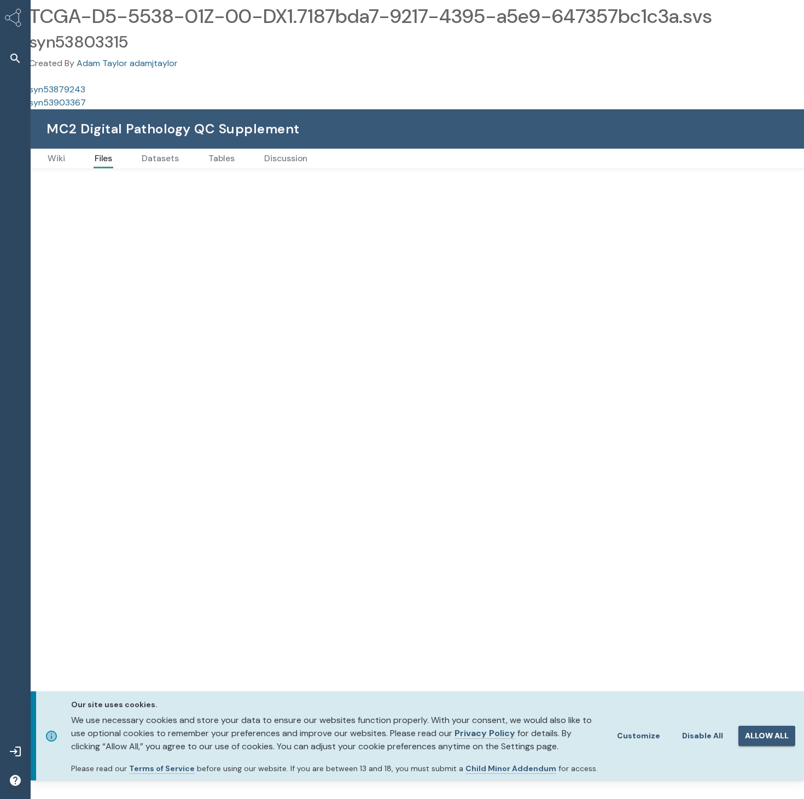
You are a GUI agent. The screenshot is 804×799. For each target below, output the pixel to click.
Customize (638, 736)
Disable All (702, 736)
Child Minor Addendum (510, 768)
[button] (15, 58)
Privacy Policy (485, 733)
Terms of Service (162, 768)
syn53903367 (57, 102)
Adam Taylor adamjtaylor (127, 63)
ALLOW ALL (767, 736)
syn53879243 (57, 89)
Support (668, 128)
